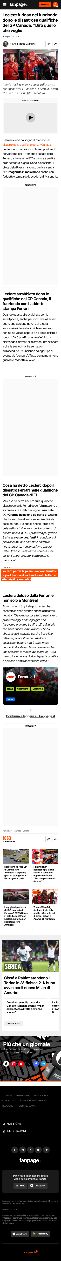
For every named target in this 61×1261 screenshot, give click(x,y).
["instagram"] (14, 1064)
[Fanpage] (30, 1160)
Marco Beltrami (26, 43)
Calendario (22, 688)
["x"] (29, 1064)
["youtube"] (21, 1064)
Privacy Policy (41, 1095)
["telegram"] (44, 1064)
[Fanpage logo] (19, 5)
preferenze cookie (26, 1106)
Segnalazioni (23, 1095)
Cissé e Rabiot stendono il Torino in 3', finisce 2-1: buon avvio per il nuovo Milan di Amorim (29, 985)
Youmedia (7, 1095)
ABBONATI (45, 5)
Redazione (7, 1106)
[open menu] (3, 4)
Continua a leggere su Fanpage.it (30, 716)
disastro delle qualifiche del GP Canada (27, 144)
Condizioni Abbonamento (33, 1100)
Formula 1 (26, 676)
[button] (55, 44)
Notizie (26, 831)
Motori (17, 831)
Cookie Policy (9, 1100)
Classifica (38, 688)
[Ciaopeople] (30, 1252)
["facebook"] (36, 1064)
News (10, 688)
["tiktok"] (6, 1064)
